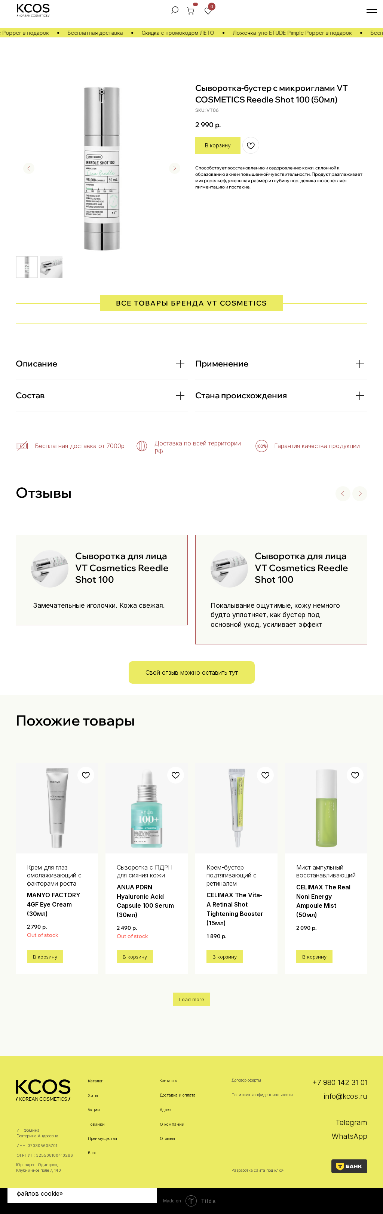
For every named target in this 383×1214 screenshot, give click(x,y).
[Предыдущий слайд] (28, 168)
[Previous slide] (342, 493)
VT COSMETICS (237, 303)
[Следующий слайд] (174, 168)
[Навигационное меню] (372, 11)
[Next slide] (359, 493)
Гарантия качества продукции (317, 446)
